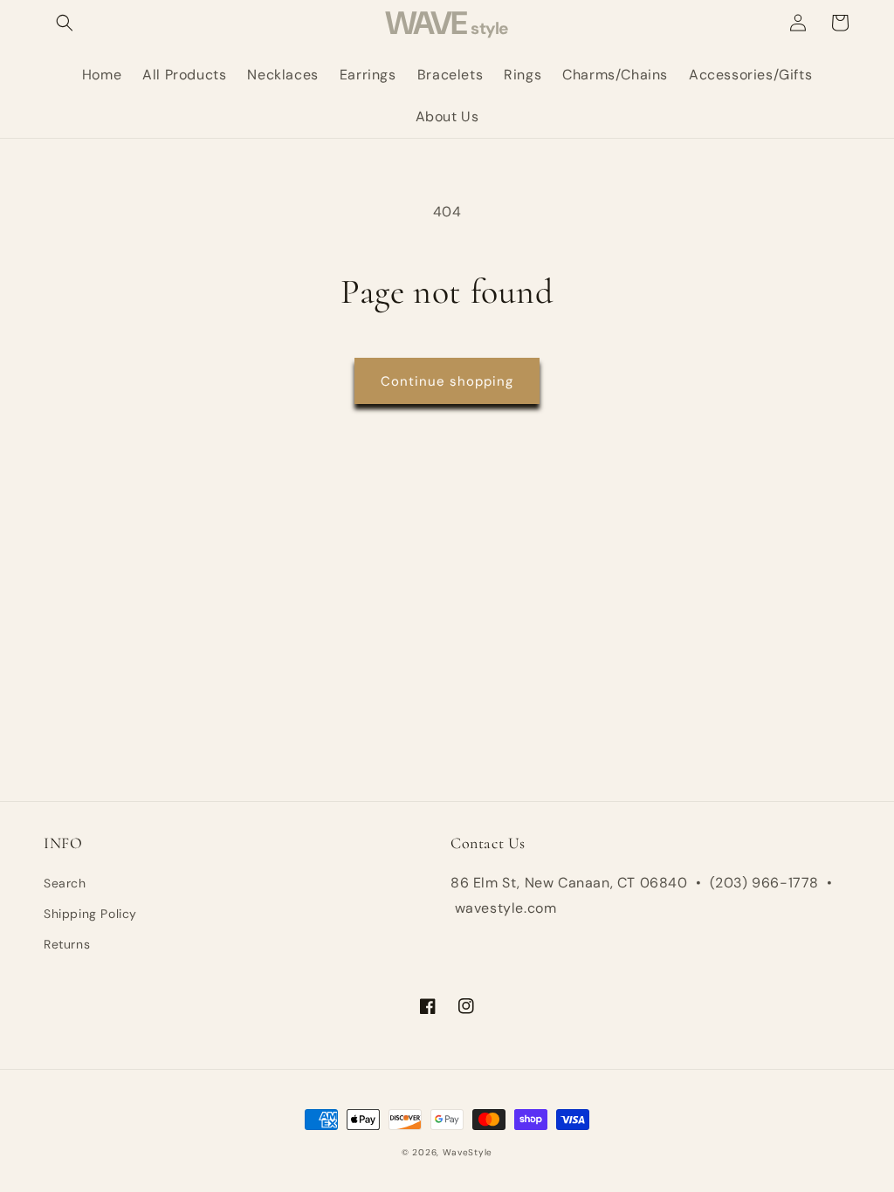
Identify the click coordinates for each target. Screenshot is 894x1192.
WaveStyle (467, 1152)
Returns (67, 944)
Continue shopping (447, 381)
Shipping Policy (90, 913)
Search (65, 883)
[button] (65, 23)
